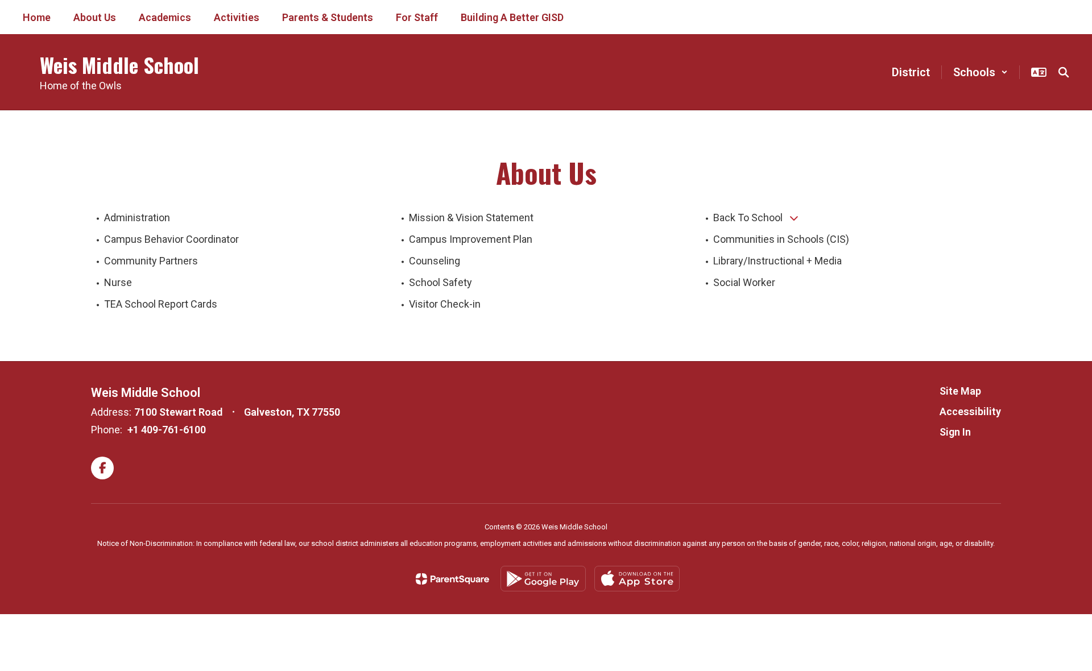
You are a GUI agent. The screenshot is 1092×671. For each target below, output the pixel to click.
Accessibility (970, 411)
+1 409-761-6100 (166, 430)
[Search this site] (1063, 72)
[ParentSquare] (452, 578)
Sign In (955, 432)
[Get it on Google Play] (543, 578)
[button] (980, 72)
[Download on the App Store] (637, 578)
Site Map (960, 391)
